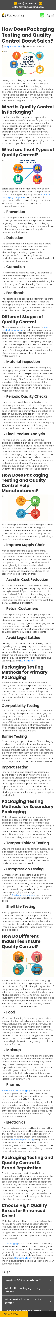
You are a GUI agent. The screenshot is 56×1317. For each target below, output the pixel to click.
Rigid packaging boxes (23, 895)
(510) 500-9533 (27, 3)
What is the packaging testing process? (22, 1290)
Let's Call (12, 1313)
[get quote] (42, 1314)
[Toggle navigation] (52, 15)
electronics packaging (22, 1139)
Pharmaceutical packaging (16, 1090)
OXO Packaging (10, 1243)
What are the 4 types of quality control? (23, 1301)
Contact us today (23, 1258)
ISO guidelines (27, 660)
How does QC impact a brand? (23, 1280)
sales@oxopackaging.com (28, 7)
